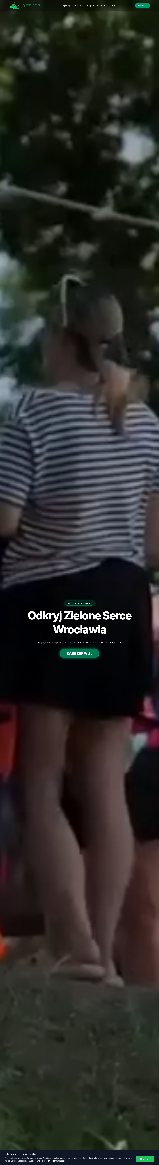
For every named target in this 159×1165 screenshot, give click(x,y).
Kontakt (112, 5)
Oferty (77, 5)
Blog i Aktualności (96, 5)
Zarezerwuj (142, 6)
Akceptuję (145, 1159)
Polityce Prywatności (55, 1161)
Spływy (66, 5)
